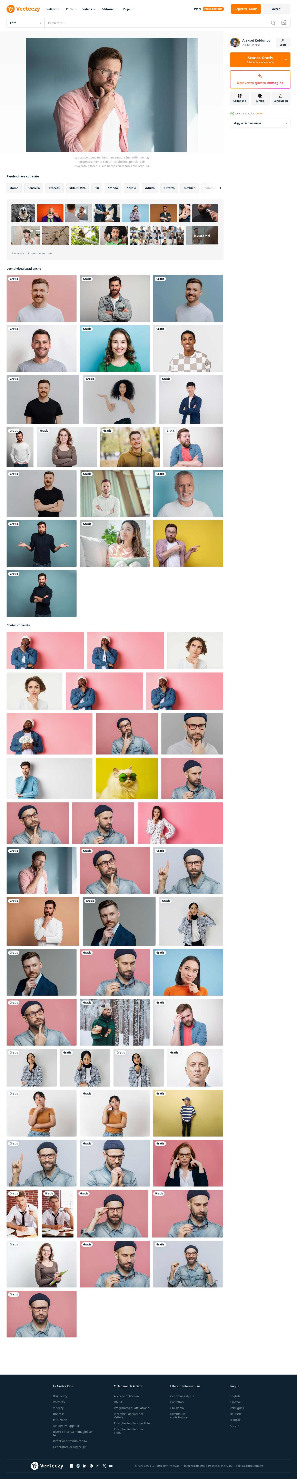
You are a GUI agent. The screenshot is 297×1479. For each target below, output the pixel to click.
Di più (127, 9)
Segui (283, 45)
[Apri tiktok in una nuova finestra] (97, 1466)
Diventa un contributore (178, 1415)
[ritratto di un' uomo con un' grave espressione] (195, 1068)
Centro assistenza (182, 1396)
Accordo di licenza (126, 1396)
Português (237, 1408)
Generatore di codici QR (69, 1447)
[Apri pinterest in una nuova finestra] (91, 1466)
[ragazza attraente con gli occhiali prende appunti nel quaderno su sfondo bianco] (42, 1264)
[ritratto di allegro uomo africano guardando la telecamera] (188, 348)
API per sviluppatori (66, 1426)
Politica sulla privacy (220, 1466)
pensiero (34, 188)
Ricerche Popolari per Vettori (128, 1415)
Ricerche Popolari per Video (128, 1431)
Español (235, 1402)
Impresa (59, 1414)
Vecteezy (59, 1402)
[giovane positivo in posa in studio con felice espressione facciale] (42, 493)
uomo (14, 188)
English (235, 1396)
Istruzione (60, 1420)
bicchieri (190, 188)
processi (54, 188)
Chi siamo (177, 1408)
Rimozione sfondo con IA (70, 1441)
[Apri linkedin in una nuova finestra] (84, 1466)
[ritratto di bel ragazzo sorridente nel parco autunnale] (130, 447)
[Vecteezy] (23, 9)
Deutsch (235, 1414)
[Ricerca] (273, 22)
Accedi (276, 9)
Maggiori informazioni (247, 123)
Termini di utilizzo (194, 1466)
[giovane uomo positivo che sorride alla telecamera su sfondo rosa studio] (42, 298)
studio (131, 188)
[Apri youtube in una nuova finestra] (110, 1466)
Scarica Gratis (260, 59)
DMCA (118, 1402)
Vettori (51, 9)
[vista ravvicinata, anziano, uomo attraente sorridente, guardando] (188, 493)
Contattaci (177, 1402)
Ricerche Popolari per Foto (132, 1423)
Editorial (107, 9)
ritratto (169, 188)
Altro (233, 1425)
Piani (197, 9)
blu (97, 188)
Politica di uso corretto (249, 1466)
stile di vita (77, 188)
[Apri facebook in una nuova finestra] (71, 1466)
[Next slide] (217, 188)
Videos (87, 9)
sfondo (113, 188)
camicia (210, 188)
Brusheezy (60, 1396)
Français (235, 1420)
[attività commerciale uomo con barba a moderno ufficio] (115, 493)
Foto (69, 9)
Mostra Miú (202, 235)
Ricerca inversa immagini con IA (73, 1433)
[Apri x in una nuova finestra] (104, 1466)
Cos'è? (259, 113)
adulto (150, 188)
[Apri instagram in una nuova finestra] (78, 1466)
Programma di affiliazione (131, 1408)
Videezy (58, 1408)
